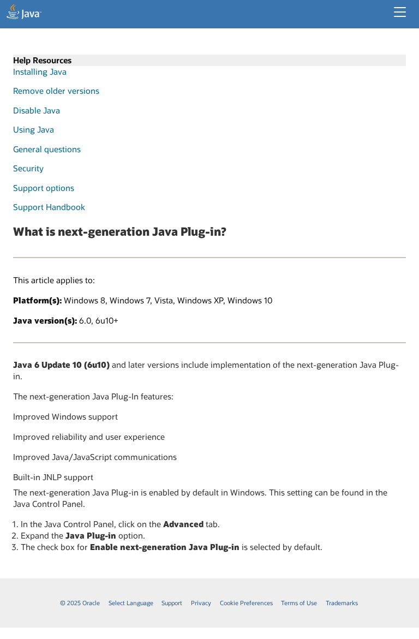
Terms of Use (299, 603)
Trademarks (342, 603)
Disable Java (36, 110)
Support (171, 603)
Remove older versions (56, 90)
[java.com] (24, 13)
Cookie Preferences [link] (246, 603)
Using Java (33, 129)
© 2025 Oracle (80, 603)
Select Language (131, 603)
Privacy (201, 603)
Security (28, 168)
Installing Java (40, 71)
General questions (47, 149)
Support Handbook (49, 206)
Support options (43, 187)
